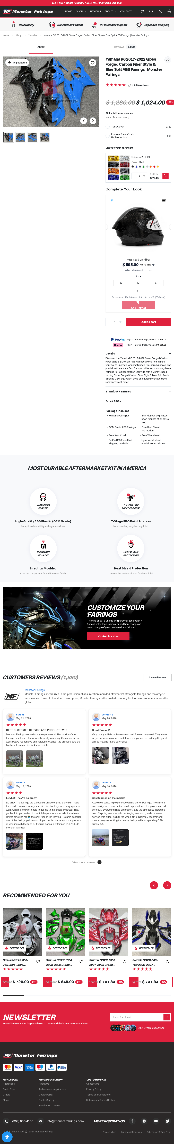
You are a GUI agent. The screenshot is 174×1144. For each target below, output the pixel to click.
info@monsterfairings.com (65, 1121)
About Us (44, 1083)
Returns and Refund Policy (100, 1100)
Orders (6, 1094)
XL (138, 291)
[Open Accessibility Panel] (7, 1136)
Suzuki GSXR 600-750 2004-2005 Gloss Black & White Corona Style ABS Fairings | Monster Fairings (16, 962)
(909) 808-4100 (113, 3)
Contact (126, 11)
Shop (19, 35)
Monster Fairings (35, 690)
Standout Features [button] (118, 391)
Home (68, 11)
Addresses (9, 1083)
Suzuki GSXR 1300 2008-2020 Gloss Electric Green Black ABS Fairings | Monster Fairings (59, 962)
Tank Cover (117, 126)
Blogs (6, 1100)
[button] (87, 862)
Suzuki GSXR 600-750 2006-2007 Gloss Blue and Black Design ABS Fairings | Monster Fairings (145, 962)
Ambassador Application (52, 1089)
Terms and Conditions (98, 1094)
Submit (166, 1017)
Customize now (108, 636)
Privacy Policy (93, 1089)
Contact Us (92, 1083)
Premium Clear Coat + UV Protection (123, 136)
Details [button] (110, 353)
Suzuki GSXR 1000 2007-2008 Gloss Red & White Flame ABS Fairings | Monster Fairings (102, 962)
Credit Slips (9, 1089)
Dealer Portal (46, 1094)
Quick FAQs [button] (113, 401)
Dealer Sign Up (47, 1100)
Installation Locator (49, 1105)
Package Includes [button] (117, 411)
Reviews (95, 11)
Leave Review (157, 677)
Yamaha (32, 35)
